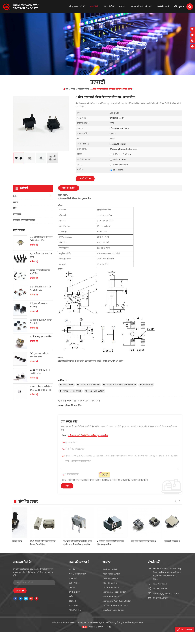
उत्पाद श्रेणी (94, 6)
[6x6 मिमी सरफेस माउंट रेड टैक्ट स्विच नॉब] (20, 292)
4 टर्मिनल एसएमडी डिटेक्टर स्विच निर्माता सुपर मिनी (94, 543)
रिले (14, 208)
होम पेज (72, 569)
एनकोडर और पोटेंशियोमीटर (24, 220)
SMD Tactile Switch (111, 596)
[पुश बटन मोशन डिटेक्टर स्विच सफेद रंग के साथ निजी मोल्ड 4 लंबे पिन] (62, 522)
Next (179, 501)
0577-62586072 (160, 583)
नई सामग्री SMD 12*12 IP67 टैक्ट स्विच (41, 322)
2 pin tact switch (110, 578)
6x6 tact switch (110, 582)
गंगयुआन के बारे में (76, 6)
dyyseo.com (137, 622)
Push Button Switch (111, 573)
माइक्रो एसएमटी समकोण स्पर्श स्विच (40, 272)
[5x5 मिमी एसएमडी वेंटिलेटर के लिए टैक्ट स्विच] (20, 242)
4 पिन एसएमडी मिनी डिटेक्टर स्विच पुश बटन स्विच (88, 435)
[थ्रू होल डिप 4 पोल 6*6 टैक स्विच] (20, 259)
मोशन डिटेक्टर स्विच (73, 405)
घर (67, 89)
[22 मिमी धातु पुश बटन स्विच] (20, 342)
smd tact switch (110, 569)
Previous (175, 501)
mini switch (148, 384)
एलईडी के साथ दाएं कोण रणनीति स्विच (40, 371)
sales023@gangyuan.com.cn (166, 593)
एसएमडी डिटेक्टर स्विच (157, 541)
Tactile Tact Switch (111, 587)
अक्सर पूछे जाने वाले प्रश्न (141, 6)
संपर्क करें (83, 178)
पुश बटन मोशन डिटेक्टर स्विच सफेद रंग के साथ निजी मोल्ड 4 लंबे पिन (61, 543)
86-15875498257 (160, 598)
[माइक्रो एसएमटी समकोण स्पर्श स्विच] (20, 275)
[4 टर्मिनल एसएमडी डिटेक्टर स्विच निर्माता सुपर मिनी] (96, 522)
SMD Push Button (96, 390)
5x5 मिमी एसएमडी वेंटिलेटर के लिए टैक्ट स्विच (41, 239)
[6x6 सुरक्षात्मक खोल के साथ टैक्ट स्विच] (20, 358)
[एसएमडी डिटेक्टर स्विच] (163, 522)
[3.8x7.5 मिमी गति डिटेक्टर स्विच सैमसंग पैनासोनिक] (28, 522)
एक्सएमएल (74, 605)
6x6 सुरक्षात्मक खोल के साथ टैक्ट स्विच (39, 355)
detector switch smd (90, 384)
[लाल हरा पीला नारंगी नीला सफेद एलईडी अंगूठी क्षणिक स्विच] (20, 392)
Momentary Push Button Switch (117, 601)
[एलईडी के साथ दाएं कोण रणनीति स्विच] (20, 375)
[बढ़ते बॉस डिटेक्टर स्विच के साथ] (129, 522)
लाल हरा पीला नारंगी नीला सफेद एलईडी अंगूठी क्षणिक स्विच (41, 388)
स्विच (73, 89)
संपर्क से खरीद (74, 591)
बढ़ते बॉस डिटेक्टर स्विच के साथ (126, 541)
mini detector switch (72, 390)
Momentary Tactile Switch (114, 591)
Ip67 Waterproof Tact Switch (115, 605)
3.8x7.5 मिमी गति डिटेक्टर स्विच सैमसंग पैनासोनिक (26, 543)
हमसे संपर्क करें (163, 6)
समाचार (122, 6)
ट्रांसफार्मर (17, 214)
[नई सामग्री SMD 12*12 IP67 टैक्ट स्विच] (20, 325)
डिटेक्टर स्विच (83, 89)
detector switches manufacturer (121, 384)
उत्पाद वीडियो (109, 6)
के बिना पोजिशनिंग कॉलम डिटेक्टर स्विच (83, 400)
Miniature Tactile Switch (113, 610)
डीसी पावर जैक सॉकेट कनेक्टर (38, 305)
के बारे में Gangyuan (77, 573)
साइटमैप (72, 601)
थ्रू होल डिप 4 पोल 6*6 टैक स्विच (41, 255)
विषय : (85, 435)
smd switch (68, 384)
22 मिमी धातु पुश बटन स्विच (41, 336)
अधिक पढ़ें (34, 245)
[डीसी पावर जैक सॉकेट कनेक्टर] (20, 308)
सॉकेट (15, 202)
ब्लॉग (71, 596)
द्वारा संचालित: (132, 622)
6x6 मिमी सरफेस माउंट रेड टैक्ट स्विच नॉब (40, 288)
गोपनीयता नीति (75, 610)
